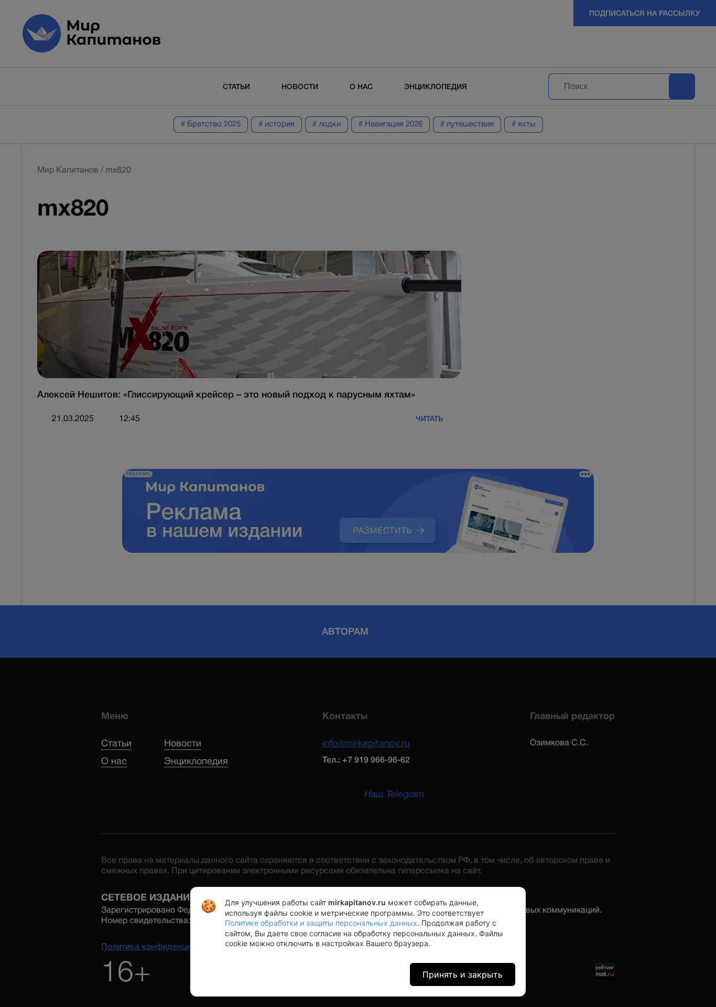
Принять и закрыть (462, 974)
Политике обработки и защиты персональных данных (321, 922)
